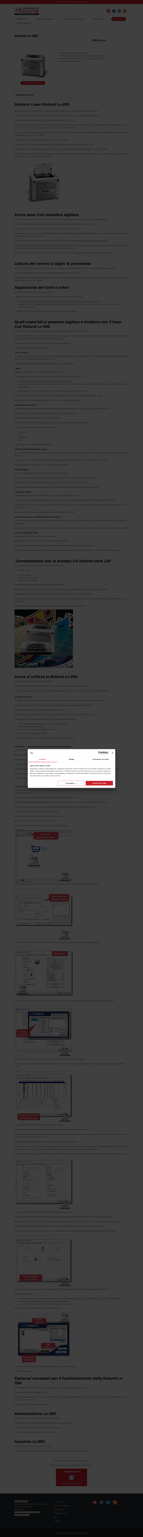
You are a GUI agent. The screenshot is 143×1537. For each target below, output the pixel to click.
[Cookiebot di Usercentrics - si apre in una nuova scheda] (99, 752)
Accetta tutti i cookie (99, 783)
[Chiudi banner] (112, 753)
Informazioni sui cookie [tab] (101, 759)
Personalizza (70, 783)
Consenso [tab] (42, 759)
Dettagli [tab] (71, 759)
